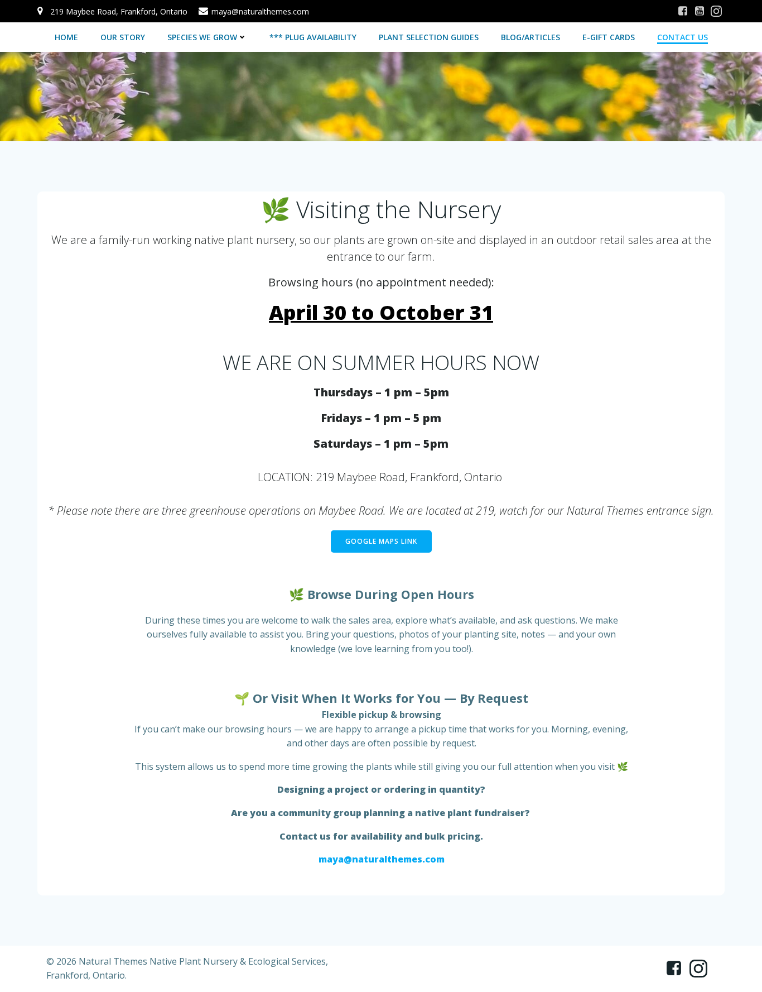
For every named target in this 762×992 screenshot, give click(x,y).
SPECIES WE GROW (202, 37)
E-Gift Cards (608, 37)
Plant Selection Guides (429, 37)
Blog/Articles (530, 37)
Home (66, 37)
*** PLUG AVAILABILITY (312, 37)
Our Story (122, 37)
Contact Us (682, 37)
